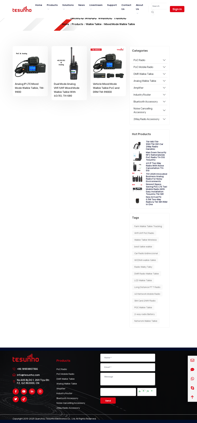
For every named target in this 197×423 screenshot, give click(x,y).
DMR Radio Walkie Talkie (146, 273)
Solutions (68, 5)
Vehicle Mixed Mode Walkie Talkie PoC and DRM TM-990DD (106, 87)
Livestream (96, 5)
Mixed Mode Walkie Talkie (119, 24)
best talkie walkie (143, 246)
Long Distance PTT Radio (147, 287)
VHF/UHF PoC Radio (144, 233)
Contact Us (126, 7)
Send (108, 400)
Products (52, 5)
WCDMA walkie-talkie (145, 260)
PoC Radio (139, 60)
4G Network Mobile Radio (147, 293)
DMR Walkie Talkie (144, 74)
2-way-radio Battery (144, 314)
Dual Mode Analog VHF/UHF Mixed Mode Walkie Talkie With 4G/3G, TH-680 (66, 89)
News (81, 5)
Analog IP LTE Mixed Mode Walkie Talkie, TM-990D (29, 87)
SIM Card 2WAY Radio (145, 300)
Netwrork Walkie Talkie (145, 320)
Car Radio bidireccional (146, 253)
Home (38, 5)
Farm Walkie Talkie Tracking (148, 226)
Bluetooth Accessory (146, 101)
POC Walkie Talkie (143, 307)
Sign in (177, 9)
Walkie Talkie (94, 24)
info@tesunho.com (28, 374)
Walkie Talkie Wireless (145, 239)
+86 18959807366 (27, 368)
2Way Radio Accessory (146, 119)
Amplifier (139, 87)
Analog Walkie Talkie (145, 81)
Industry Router (142, 94)
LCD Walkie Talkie (143, 280)
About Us (139, 7)
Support (112, 5)
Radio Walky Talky (143, 266)
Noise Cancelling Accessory (143, 110)
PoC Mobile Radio (143, 67)
